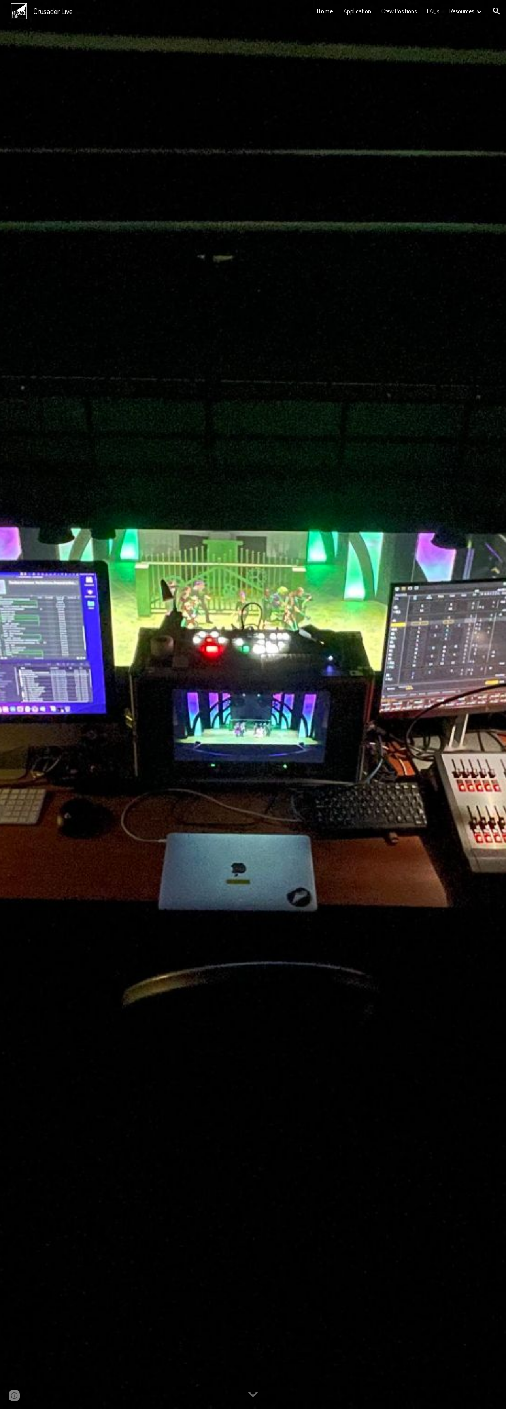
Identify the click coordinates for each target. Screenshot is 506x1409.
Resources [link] (461, 11)
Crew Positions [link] (399, 11)
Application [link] (357, 11)
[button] (496, 11)
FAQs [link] (433, 11)
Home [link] (325, 11)
